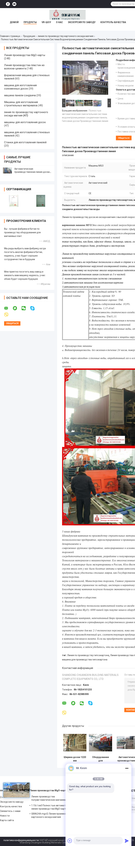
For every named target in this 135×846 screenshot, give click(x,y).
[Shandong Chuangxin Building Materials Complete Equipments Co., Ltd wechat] (26, 308)
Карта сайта (7, 820)
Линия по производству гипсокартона (88, 655)
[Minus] (127, 768)
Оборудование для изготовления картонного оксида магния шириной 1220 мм (100, 759)
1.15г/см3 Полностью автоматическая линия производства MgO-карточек (53, 807)
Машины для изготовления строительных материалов (21, 104)
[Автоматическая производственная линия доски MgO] (7, 170)
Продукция (29, 36)
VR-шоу (46, 22)
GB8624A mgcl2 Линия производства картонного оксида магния (51, 815)
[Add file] (70, 840)
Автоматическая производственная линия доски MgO (32, 171)
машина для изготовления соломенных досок (20, 87)
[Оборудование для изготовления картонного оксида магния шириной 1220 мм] (100, 742)
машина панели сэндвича (20, 95)
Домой (14, 22)
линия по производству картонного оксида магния (65, 36)
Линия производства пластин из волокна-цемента (24, 67)
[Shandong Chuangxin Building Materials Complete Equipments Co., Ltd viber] (8, 315)
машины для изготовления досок (25, 122)
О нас (59, 22)
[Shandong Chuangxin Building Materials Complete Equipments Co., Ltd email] (8, 308)
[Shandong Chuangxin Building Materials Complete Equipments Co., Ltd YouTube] (14, 4)
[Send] (126, 840)
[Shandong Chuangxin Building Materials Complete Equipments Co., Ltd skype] (34, 308)
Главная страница (10, 36)
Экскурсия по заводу (81, 22)
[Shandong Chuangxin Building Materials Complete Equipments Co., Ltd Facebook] (8, 4)
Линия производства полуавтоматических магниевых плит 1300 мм (52, 798)
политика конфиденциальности (21, 840)
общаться (123, 138)
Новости (5, 815)
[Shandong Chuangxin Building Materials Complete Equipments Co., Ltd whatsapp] (17, 308)
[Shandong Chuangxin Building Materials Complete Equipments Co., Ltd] (67, 15)
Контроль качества (113, 22)
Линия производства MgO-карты (24, 55)
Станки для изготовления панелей (25, 142)
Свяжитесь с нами (10, 811)
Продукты (30, 22)
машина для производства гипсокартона (84, 659)
